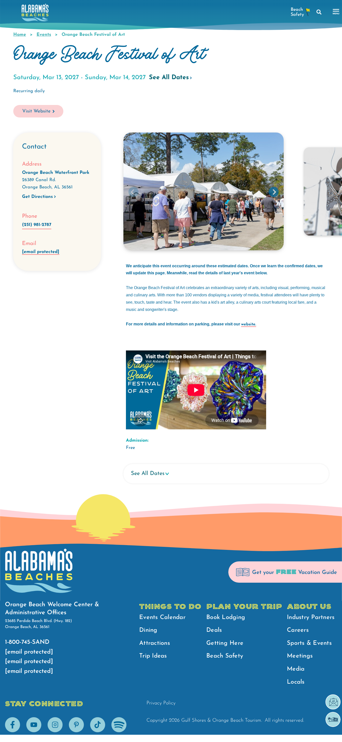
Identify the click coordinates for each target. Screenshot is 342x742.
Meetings (300, 656)
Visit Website (36, 111)
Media (295, 669)
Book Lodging (225, 617)
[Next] (274, 192)
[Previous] (133, 192)
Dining (148, 630)
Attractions (154, 643)
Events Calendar (162, 617)
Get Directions (37, 197)
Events (44, 35)
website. (248, 324)
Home (19, 35)
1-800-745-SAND (27, 642)
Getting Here (224, 643)
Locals (296, 682)
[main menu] (336, 12)
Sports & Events (309, 643)
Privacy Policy (161, 703)
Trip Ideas (153, 656)
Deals (214, 630)
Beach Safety (224, 656)
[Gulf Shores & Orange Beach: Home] (35, 14)
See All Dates (169, 77)
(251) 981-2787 (36, 225)
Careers (298, 630)
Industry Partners (310, 617)
